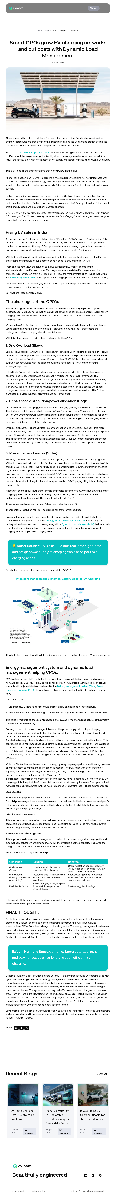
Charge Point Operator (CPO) (33, 153)
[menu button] (104, 8)
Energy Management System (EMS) (66, 521)
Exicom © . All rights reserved (87, 1191)
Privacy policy (38, 1191)
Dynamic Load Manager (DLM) (78, 524)
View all (102, 1074)
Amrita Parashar (24, 1018)
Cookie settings (19, 1191)
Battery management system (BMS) (76, 686)
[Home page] (16, 8)
